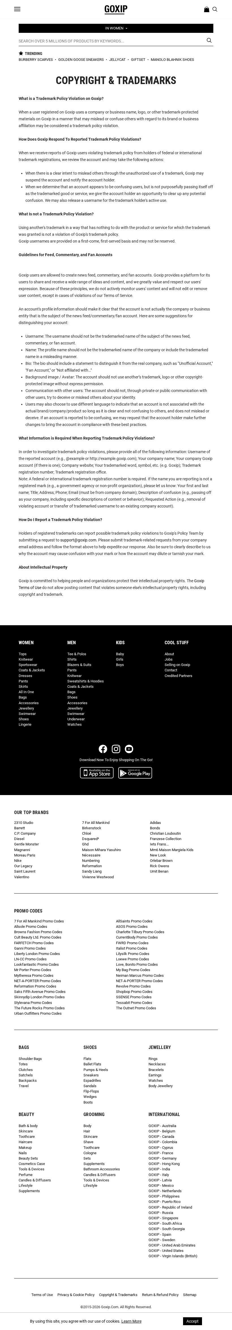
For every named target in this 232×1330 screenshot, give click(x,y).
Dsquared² (90, 839)
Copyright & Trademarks (118, 1295)
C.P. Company (25, 833)
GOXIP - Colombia (163, 1142)
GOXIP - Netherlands (165, 1191)
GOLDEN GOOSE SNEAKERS (81, 59)
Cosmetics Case (32, 1164)
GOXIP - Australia (162, 1126)
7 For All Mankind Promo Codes (39, 921)
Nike (18, 860)
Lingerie (25, 724)
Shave (88, 1142)
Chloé (86, 833)
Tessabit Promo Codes (134, 1003)
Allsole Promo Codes (30, 926)
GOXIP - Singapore (163, 1218)
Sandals (89, 1086)
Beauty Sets (28, 1158)
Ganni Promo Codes (30, 948)
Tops (23, 654)
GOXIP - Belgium (162, 1131)
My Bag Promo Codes (133, 970)
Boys (120, 665)
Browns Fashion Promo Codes (38, 932)
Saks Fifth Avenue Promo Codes (40, 992)
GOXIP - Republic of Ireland (170, 1207)
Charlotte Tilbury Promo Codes (140, 932)
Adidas (155, 823)
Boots (88, 1102)
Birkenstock (91, 828)
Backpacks (28, 1080)
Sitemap (189, 1295)
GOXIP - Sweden (162, 1240)
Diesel (19, 839)
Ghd (85, 844)
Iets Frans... (159, 844)
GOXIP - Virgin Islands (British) (173, 1256)
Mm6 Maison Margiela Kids (172, 850)
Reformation (92, 866)
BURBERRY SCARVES (36, 59)
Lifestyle (26, 1185)
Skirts (23, 686)
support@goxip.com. (78, 540)
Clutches (26, 1070)
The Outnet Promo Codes (136, 1008)
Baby (120, 654)
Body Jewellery (161, 1086)
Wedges (90, 1097)
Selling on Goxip (177, 665)
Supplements (29, 1191)
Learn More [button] (131, 1321)
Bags (23, 697)
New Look (158, 855)
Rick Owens (159, 866)
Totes (23, 1064)
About (169, 654)
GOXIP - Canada (161, 1136)
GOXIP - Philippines (164, 1196)
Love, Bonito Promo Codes (137, 964)
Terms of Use (42, 1295)
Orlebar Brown (161, 860)
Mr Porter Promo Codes (32, 970)
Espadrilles (92, 1080)
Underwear (76, 719)
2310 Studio (23, 823)
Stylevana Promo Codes (33, 1003)
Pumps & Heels (95, 1070)
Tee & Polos (76, 654)
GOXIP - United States (166, 1250)
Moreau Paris (24, 855)
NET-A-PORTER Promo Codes (37, 981)
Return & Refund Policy (160, 1295)
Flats (87, 1059)
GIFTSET (138, 59)
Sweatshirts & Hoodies (85, 681)
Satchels (26, 1075)
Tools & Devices (31, 1169)
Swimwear (27, 714)
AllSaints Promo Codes (134, 921)
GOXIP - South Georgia (167, 1229)
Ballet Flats (92, 1064)
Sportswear (28, 665)
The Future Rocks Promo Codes (39, 1008)
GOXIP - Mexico (161, 1185)
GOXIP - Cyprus (161, 1147)
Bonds (155, 828)
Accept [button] (192, 1321)
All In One (26, 692)
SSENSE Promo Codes (134, 997)
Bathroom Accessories (101, 1169)
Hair (86, 1131)
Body (87, 1126)
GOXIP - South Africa (165, 1223)
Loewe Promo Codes (132, 959)
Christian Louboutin (165, 833)
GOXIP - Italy (159, 1175)
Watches (74, 724)
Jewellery (26, 708)
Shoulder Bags (30, 1059)
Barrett (19, 828)
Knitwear (26, 659)
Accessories (29, 703)
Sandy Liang (92, 871)
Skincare (26, 1131)
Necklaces (157, 1064)
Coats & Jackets (32, 670)
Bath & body (28, 1126)
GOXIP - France (161, 1153)
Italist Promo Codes (131, 948)
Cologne (89, 1153)
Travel (24, 1086)
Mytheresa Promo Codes (33, 975)
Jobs (169, 659)
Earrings (155, 1075)
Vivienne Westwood (98, 877)
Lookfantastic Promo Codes (36, 964)
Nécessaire (91, 855)
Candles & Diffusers (35, 1180)
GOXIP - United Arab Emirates (172, 1245)
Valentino (21, 877)
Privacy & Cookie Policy (75, 1295)
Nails (23, 1153)
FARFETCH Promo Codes (34, 943)
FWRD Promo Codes (132, 943)
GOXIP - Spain (160, 1234)
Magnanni (22, 850)
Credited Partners (178, 676)
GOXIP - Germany (163, 1158)
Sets (87, 1158)
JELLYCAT (117, 59)
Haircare (25, 1142)
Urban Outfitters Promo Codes (38, 1013)
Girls (119, 659)
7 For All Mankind (95, 823)
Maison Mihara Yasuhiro (101, 850)
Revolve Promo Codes (133, 986)
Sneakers (91, 1075)
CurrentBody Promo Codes (137, 937)
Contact (171, 670)
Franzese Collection (165, 839)
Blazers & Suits (79, 665)
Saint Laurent (24, 871)
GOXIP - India (159, 1169)
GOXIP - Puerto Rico (165, 1202)
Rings (153, 1059)
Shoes (24, 719)
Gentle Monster (26, 844)
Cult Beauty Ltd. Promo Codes (37, 937)
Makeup (25, 1147)
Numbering (91, 860)
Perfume (26, 1175)
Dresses (25, 676)
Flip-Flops (91, 1091)
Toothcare (27, 1136)
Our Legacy (23, 866)
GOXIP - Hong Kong (164, 1164)
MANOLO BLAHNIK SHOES (172, 59)
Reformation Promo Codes (35, 986)
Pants (23, 681)
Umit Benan (159, 871)
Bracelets (156, 1070)
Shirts (72, 659)
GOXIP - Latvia (160, 1180)
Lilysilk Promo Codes (132, 954)
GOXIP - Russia (161, 1213)
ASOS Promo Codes (132, 926)
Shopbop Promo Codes (134, 992)
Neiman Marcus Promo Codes (140, 975)
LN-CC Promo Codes (30, 959)
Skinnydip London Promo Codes (39, 997)
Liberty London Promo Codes (37, 954)
